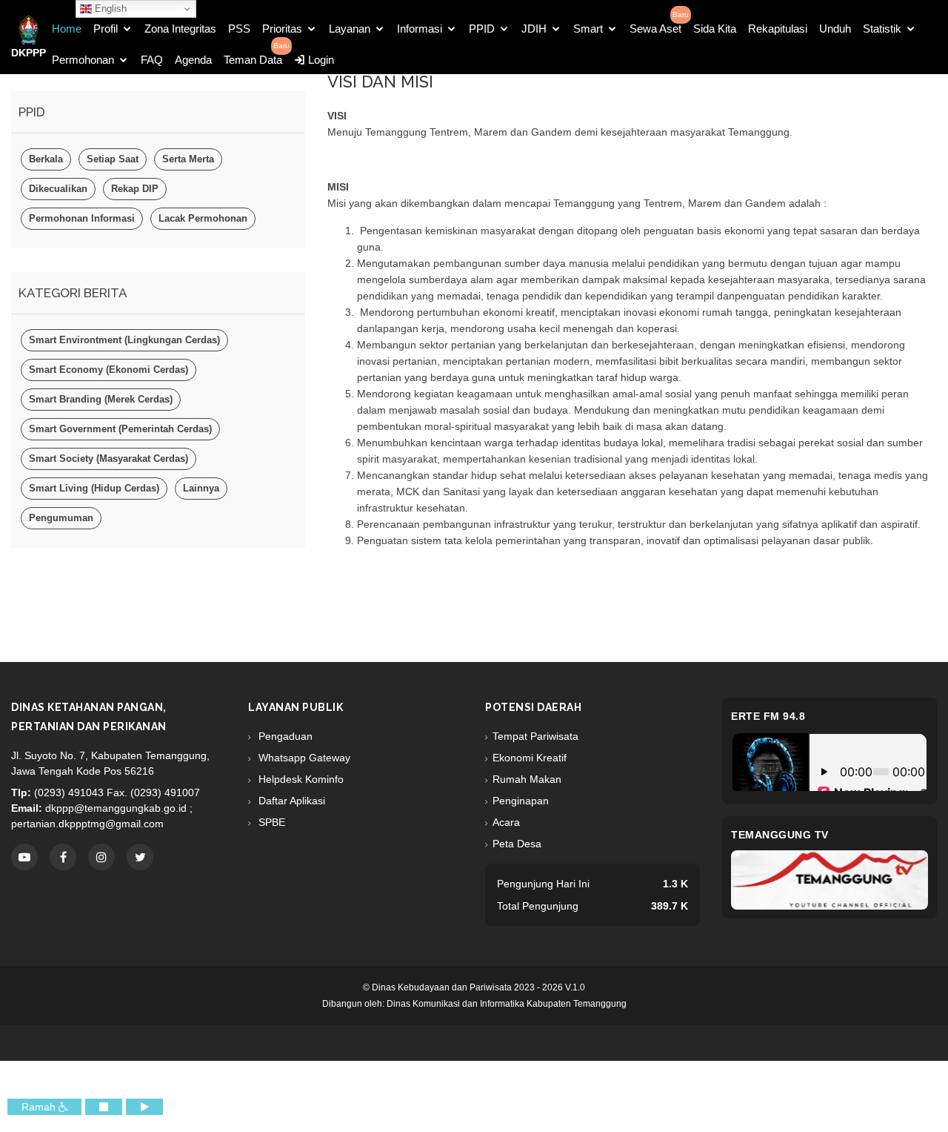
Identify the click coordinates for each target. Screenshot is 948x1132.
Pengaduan (284, 736)
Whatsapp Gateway (303, 758)
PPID (482, 28)
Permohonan (83, 59)
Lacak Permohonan (202, 218)
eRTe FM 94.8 (768, 716)
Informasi (419, 28)
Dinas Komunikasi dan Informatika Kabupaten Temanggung (507, 1004)
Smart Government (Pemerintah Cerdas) (120, 428)
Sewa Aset (655, 28)
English (109, 8)
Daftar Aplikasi (290, 801)
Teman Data (253, 59)
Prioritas (282, 28)
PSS (239, 28)
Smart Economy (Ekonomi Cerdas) (108, 369)
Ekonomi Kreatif (530, 758)
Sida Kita (714, 28)
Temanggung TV (780, 835)
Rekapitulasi (777, 28)
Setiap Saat (112, 159)
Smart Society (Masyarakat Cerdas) (108, 458)
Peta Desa (517, 844)
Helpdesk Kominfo (300, 779)
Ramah (40, 1107)
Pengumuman (61, 517)
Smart (588, 28)
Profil (105, 28)
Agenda (193, 59)
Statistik (882, 28)
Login (319, 59)
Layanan (349, 28)
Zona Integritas (180, 28)
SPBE (270, 822)
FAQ (152, 59)
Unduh (835, 28)
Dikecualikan (58, 188)
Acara (506, 822)
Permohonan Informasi (82, 218)
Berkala (46, 159)
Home (66, 28)
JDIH (534, 28)
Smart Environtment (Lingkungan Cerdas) (124, 339)
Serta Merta (188, 159)
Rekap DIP (134, 188)
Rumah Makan (527, 779)
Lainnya (201, 488)
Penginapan (521, 801)
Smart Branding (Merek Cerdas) (101, 399)
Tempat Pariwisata (535, 736)
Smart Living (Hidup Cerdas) (94, 488)
